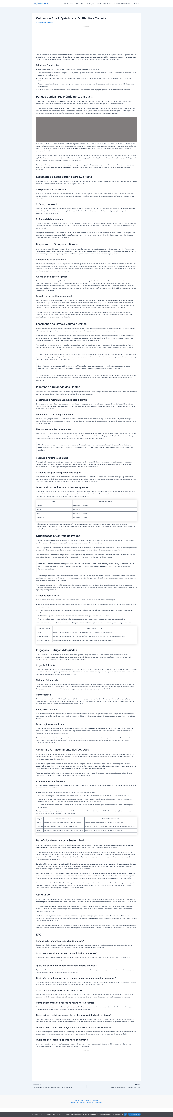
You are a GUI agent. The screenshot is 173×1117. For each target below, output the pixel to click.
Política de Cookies (78, 1102)
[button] (138, 3)
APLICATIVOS (68, 4)
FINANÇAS (90, 4)
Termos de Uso (77, 1100)
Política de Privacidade (92, 1100)
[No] (171, 1114)
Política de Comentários (94, 1102)
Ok (125, 1114)
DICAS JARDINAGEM (104, 4)
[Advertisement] (86, 40)
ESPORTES (80, 4)
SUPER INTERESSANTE (122, 4)
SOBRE (135, 4)
